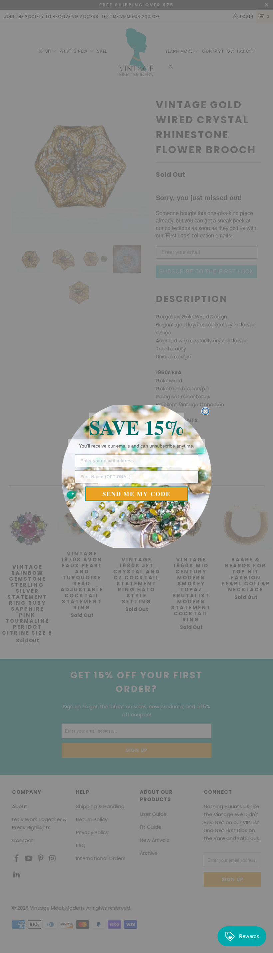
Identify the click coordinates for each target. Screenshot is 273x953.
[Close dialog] (205, 411)
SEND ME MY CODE (136, 493)
